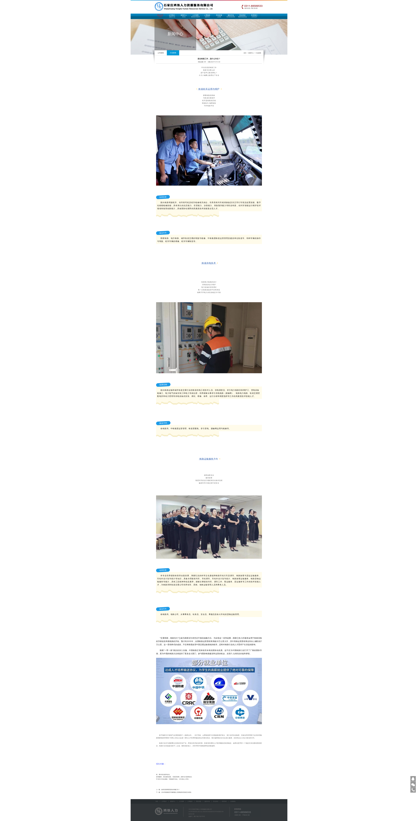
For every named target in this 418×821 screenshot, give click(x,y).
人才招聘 (195, 16)
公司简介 (172, 16)
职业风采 (242, 16)
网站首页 (160, 16)
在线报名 (233, 801)
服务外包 (231, 16)
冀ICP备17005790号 (199, 816)
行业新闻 (173, 53)
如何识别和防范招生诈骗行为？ (170, 789)
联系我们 (254, 16)
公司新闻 (161, 53)
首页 (245, 53)
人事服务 (207, 16)
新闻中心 (184, 16)
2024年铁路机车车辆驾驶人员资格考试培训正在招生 (176, 792)
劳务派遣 (219, 16)
